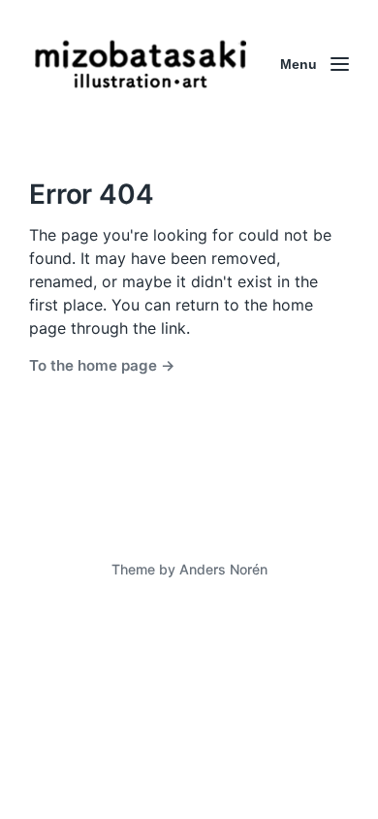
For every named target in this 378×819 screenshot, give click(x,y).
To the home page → (102, 365)
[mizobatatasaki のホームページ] (140, 64)
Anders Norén (223, 569)
